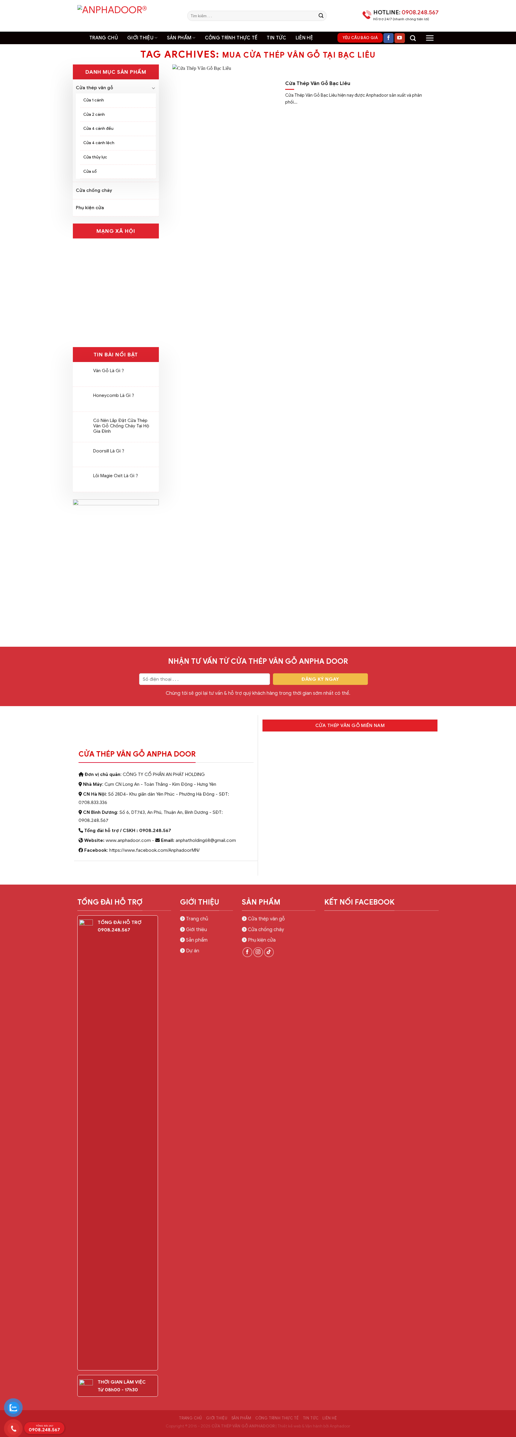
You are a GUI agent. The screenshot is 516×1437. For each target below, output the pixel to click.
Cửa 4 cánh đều (98, 128)
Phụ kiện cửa (90, 207)
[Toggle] (153, 87)
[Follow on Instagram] (258, 952)
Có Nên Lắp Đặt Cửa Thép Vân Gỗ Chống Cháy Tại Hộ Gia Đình (121, 426)
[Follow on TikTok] (269, 952)
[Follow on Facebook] (388, 38)
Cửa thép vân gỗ (94, 87)
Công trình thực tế (231, 38)
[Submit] (321, 16)
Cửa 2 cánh (94, 114)
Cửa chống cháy (94, 190)
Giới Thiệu (140, 38)
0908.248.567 (44, 1428)
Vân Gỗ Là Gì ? (108, 370)
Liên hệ (304, 38)
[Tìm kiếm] (413, 38)
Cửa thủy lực (95, 157)
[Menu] (430, 38)
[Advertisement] (258, 1311)
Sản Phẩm (179, 38)
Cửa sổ (90, 171)
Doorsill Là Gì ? (108, 451)
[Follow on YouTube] (399, 38)
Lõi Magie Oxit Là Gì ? (115, 475)
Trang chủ (103, 38)
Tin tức (276, 38)
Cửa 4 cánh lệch (98, 142)
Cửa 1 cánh (93, 100)
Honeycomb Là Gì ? (113, 395)
